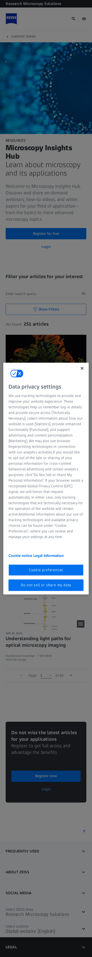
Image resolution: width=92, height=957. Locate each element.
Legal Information (48, 555)
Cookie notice (20, 555)
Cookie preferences (46, 570)
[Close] (82, 368)
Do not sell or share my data (46, 585)
